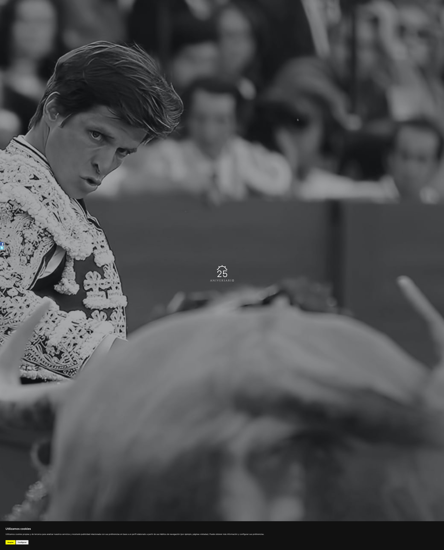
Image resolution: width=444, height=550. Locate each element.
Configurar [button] (22, 542)
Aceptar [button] (10, 542)
